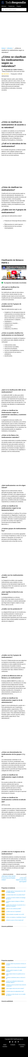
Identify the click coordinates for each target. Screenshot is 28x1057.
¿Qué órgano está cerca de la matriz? (15, 988)
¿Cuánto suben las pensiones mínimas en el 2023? (16, 964)
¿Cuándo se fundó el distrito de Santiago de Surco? (15, 898)
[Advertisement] (14, 29)
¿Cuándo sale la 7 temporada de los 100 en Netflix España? (15, 892)
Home (3, 48)
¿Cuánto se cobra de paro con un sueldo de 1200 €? (15, 995)
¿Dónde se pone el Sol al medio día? (15, 920)
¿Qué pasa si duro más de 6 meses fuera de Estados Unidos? (8, 877)
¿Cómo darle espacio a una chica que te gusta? (21, 879)
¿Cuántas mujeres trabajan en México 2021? (15, 902)
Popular (19, 6)
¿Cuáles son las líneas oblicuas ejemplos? (16, 967)
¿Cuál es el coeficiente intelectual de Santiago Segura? (14, 982)
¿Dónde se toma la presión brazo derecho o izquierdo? (16, 985)
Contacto (12, 1044)
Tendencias (11, 6)
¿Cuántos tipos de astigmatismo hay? (15, 991)
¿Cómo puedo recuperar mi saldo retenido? (14, 971)
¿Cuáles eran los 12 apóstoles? (13, 911)
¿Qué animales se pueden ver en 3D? (15, 914)
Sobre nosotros (5, 1045)
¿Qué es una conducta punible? (13, 908)
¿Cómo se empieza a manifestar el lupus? (16, 917)
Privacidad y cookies (22, 1045)
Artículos (3, 6)
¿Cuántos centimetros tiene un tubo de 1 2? (15, 978)
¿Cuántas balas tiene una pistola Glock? (15, 894)
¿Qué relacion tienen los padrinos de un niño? (15, 974)
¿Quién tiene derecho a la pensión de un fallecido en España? (15, 905)
